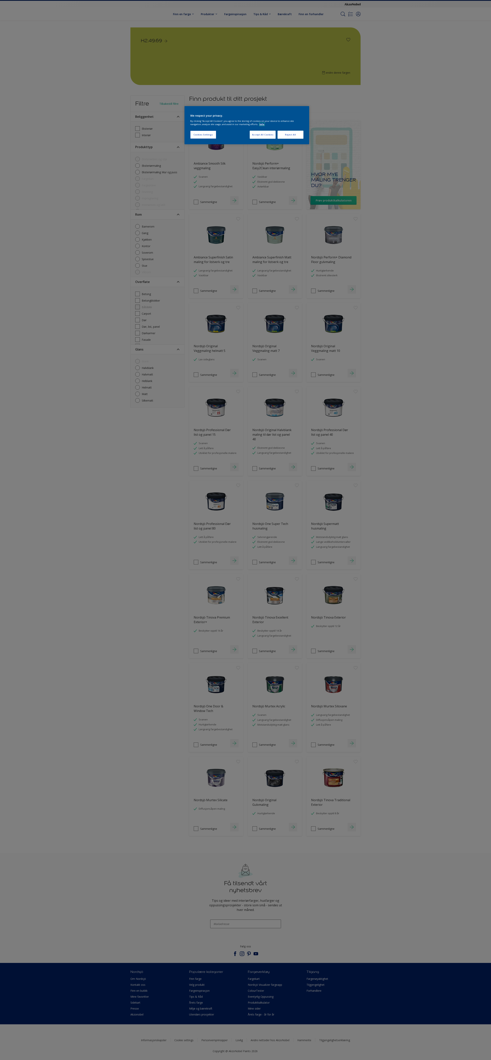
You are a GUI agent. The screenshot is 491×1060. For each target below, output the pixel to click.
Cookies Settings (203, 134)
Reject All (290, 134)
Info (262, 124)
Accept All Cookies (262, 134)
